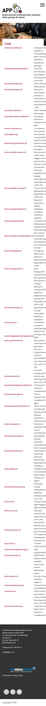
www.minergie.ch (12, 424)
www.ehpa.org (11, 134)
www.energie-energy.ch (15, 188)
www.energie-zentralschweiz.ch (18, 236)
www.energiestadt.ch (14, 221)
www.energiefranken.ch (15, 209)
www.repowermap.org (14, 486)
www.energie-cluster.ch (15, 152)
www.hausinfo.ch (12, 376)
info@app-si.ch (8, 652)
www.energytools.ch (13, 268)
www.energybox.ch (13, 251)
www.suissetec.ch (12, 530)
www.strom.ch (11, 510)
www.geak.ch (10, 322)
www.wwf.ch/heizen (13, 606)
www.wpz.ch (10, 591)
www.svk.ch (9, 543)
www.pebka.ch (11, 469)
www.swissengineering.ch (16, 549)
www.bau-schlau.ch (13, 47)
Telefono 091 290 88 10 (12, 647)
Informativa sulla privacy (12, 675)
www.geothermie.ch (13, 340)
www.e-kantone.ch (12, 128)
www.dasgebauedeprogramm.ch (19, 336)
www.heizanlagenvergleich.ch (18, 385)
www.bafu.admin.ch (13, 83)
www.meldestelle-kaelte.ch (16, 406)
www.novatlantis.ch (13, 451)
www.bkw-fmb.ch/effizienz (16, 116)
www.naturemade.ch (13, 436)
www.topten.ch (11, 576)
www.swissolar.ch (12, 555)
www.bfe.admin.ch (12, 110)
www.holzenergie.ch (13, 394)
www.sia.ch (9, 501)
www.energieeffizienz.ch (15, 143)
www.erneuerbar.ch (13, 307)
